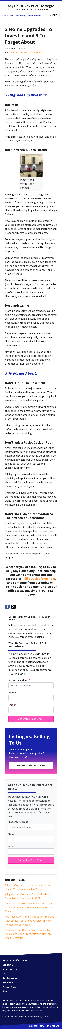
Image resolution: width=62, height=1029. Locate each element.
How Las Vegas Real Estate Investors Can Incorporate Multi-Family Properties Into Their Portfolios (28, 934)
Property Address (19, 680)
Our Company (34, 15)
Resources (8, 982)
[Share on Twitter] (13, 607)
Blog (4, 991)
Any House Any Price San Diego (25, 52)
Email (12, 705)
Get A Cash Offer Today (14, 15)
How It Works (9, 969)
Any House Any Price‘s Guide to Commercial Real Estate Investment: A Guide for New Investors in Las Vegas (29, 921)
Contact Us (8, 964)
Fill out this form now (39, 578)
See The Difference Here (31, 765)
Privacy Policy (10, 987)
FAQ (4, 973)
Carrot (45, 1016)
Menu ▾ (53, 15)
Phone (12, 692)
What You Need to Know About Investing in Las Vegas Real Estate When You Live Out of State (29, 907)
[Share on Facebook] (7, 607)
